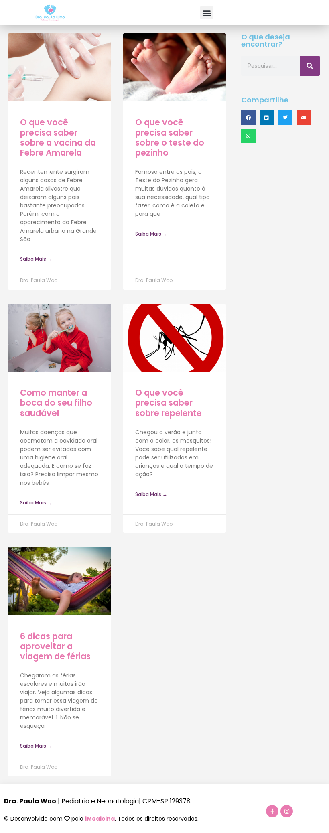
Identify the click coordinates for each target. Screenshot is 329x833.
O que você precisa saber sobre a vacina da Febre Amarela (58, 137)
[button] (206, 12)
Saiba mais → (36, 259)
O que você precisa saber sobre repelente (168, 403)
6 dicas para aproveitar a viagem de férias (55, 646)
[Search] (310, 66)
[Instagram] (286, 811)
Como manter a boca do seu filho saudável (56, 403)
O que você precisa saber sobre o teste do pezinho (169, 137)
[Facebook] (272, 811)
